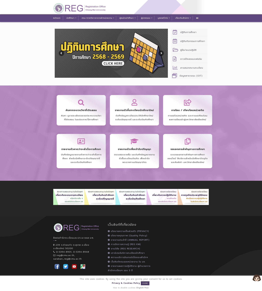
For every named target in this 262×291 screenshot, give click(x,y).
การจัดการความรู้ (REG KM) (125, 244)
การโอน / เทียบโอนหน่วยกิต (187, 110)
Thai (146, 288)
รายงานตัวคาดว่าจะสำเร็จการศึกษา (81, 149)
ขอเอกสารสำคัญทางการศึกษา (188, 149)
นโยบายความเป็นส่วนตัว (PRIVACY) (129, 231)
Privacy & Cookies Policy (126, 283)
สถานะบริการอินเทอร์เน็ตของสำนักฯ (129, 257)
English (140, 288)
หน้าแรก (56, 17)
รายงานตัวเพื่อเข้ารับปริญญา (134, 149)
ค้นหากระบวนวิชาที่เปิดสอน (81, 110)
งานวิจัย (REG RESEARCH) (125, 248)
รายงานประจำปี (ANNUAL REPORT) (129, 240)
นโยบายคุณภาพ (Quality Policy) (128, 235)
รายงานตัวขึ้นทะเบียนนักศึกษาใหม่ (134, 110)
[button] (57, 266)
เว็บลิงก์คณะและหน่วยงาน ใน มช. (127, 261)
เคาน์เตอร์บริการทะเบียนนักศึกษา (127, 253)
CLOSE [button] (145, 283)
